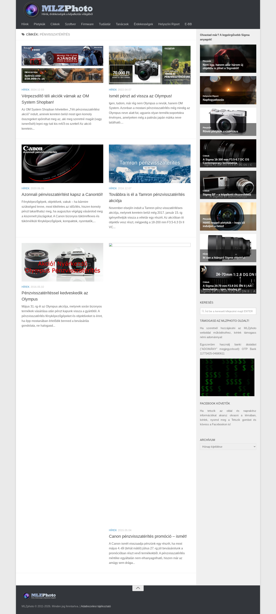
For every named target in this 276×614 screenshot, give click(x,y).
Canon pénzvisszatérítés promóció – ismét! (148, 536)
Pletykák (39, 24)
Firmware (87, 24)
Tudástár (105, 24)
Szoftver (70, 24)
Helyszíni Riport (168, 24)
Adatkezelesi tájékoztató (96, 606)
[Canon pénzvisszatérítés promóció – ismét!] (150, 384)
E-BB (188, 24)
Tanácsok (122, 24)
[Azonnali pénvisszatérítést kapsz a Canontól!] (62, 164)
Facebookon (219, 424)
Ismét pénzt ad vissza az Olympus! (140, 96)
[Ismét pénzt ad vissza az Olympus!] (150, 65)
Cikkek (55, 24)
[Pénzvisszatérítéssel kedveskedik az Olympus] (62, 262)
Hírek (25, 24)
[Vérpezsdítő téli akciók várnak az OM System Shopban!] (62, 65)
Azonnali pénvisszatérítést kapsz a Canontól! (62, 194)
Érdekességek (143, 24)
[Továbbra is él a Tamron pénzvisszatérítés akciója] (150, 164)
